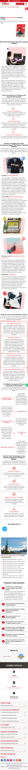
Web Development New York (7, 750)
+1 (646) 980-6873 (14, 698)
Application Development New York (9, 734)
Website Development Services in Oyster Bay (13, 568)
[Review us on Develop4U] (21, 656)
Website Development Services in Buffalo (12, 570)
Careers (2, 766)
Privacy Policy (19, 766)
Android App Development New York (9, 743)
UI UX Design (5, 725)
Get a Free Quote (20, 3)
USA (5, 7)
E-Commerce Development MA (8, 715)
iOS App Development (8, 754)
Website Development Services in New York (13, 559)
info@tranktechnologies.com (14, 687)
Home (1, 7)
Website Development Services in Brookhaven (13, 565)
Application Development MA (8, 737)
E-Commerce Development (10, 710)
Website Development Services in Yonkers (12, 577)
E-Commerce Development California (10, 721)
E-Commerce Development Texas (9, 718)
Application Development (9, 732)
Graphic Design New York (7, 705)
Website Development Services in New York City (14, 561)
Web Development (7, 748)
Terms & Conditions (10, 766)
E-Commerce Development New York (10, 712)
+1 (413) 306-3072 (14, 677)
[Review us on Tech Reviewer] (7, 656)
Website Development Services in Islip (11, 567)
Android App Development (9, 741)
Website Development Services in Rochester (13, 575)
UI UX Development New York (7, 727)
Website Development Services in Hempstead (13, 563)
